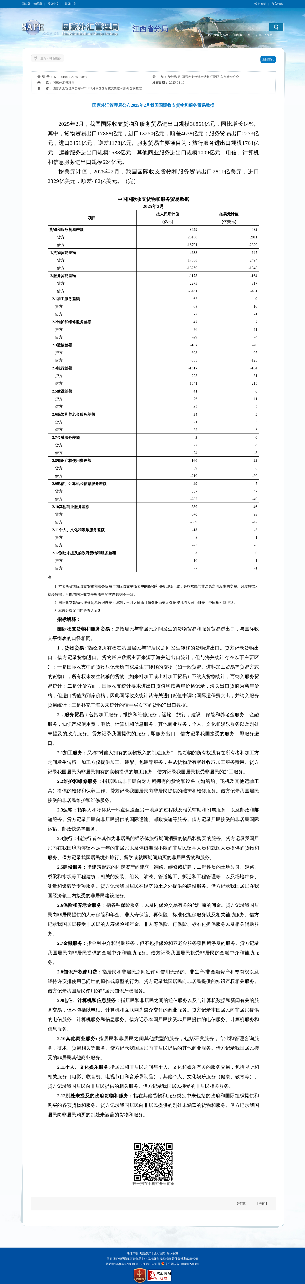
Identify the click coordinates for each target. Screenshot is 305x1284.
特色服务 (55, 58)
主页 (43, 58)
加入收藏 (277, 3)
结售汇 (227, 35)
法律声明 (132, 1253)
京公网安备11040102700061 (182, 1264)
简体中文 (53, 3)
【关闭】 (262, 1203)
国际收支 (239, 35)
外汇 (251, 35)
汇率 (259, 35)
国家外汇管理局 (32, 3)
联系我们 (146, 1253)
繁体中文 (70, 3)
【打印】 (241, 1203)
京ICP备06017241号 (147, 1264)
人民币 (268, 35)
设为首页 (260, 3)
